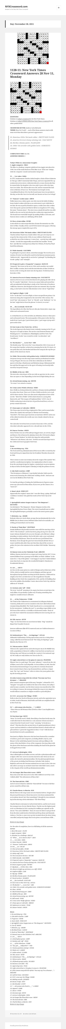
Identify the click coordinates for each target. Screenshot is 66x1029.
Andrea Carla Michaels (30, 1014)
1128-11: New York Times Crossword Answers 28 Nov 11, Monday (32, 73)
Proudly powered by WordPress (19, 1025)
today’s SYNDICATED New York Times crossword (33, 121)
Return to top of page (17, 822)
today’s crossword (24, 119)
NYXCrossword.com (16, 6)
